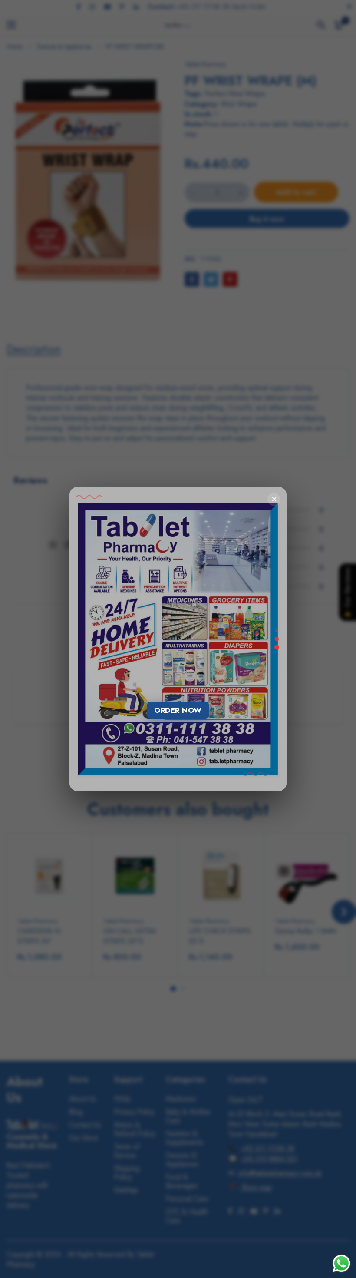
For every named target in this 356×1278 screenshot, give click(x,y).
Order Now (178, 710)
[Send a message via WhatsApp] (341, 1263)
